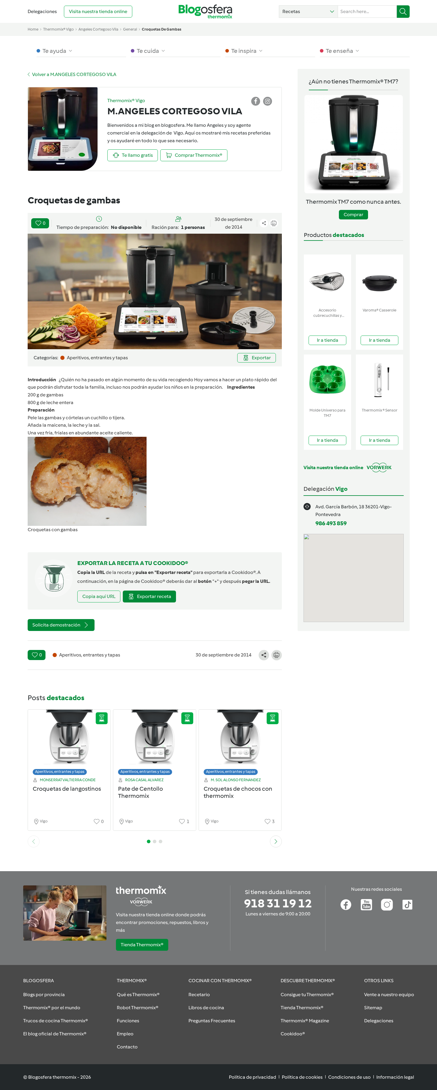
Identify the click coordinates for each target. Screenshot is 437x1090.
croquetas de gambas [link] (161, 29)
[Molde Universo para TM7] (327, 380)
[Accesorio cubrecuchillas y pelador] (327, 279)
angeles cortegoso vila (98, 29)
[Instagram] (387, 905)
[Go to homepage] (205, 11)
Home (33, 29)
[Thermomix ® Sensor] (379, 380)
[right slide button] (276, 841)
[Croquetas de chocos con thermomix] (240, 744)
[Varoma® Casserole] (379, 279)
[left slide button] (34, 841)
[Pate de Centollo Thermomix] (154, 744)
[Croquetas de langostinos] (69, 744)
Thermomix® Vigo (58, 29)
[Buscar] (403, 11)
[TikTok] (407, 905)
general (130, 29)
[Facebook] (346, 905)
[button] (308, 11)
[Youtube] (366, 905)
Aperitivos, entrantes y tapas (59, 771)
